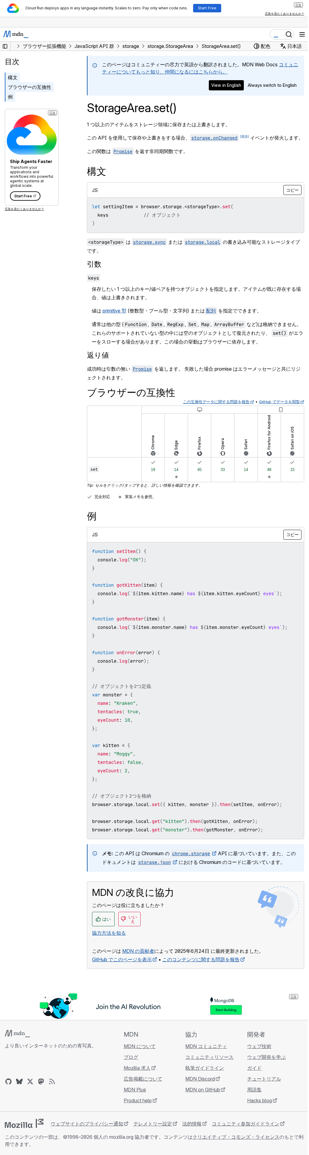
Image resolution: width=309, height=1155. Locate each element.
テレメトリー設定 (152, 1124)
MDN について (140, 1046)
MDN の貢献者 (138, 951)
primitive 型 (114, 311)
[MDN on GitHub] (8, 1081)
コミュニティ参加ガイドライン (245, 1124)
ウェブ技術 (259, 1046)
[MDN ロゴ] (17, 1033)
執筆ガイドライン (204, 1068)
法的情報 (192, 1124)
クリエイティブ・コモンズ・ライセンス (236, 1137)
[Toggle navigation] (302, 34)
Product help (138, 1100)
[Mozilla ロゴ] (24, 1123)
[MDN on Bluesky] (19, 1081)
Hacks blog (259, 1100)
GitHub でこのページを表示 (122, 959)
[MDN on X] (30, 1081)
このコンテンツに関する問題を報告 (201, 959)
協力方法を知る (109, 933)
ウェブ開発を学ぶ (266, 1057)
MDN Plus (135, 1090)
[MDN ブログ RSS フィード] (52, 1081)
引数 (94, 264)
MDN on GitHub (202, 1090)
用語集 (254, 1090)
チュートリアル (264, 1079)
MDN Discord (200, 1079)
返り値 (98, 355)
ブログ (131, 1057)
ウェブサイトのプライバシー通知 (87, 1124)
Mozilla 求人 (137, 1068)
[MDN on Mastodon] (41, 1081)
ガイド (254, 1068)
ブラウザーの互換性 (29, 87)
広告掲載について (143, 1079)
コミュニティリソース (209, 1057)
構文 (13, 77)
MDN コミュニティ (206, 1046)
